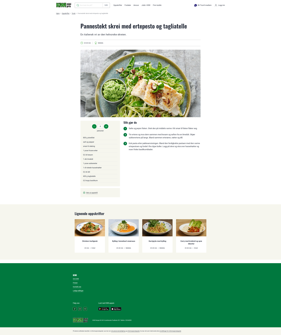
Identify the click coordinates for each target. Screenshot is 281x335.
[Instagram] (80, 309)
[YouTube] (85, 309)
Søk (106, 5)
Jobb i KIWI (145, 5)
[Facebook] (74, 309)
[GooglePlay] (103, 309)
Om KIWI (76, 279)
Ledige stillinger (78, 291)
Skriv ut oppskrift (92, 193)
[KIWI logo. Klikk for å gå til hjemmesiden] (63, 5)
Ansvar (136, 5)
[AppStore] (116, 309)
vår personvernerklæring (118, 331)
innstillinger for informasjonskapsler (170, 331)
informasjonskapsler (134, 331)
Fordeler (128, 5)
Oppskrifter (117, 5)
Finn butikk (157, 5)
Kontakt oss (77, 287)
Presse (75, 283)
